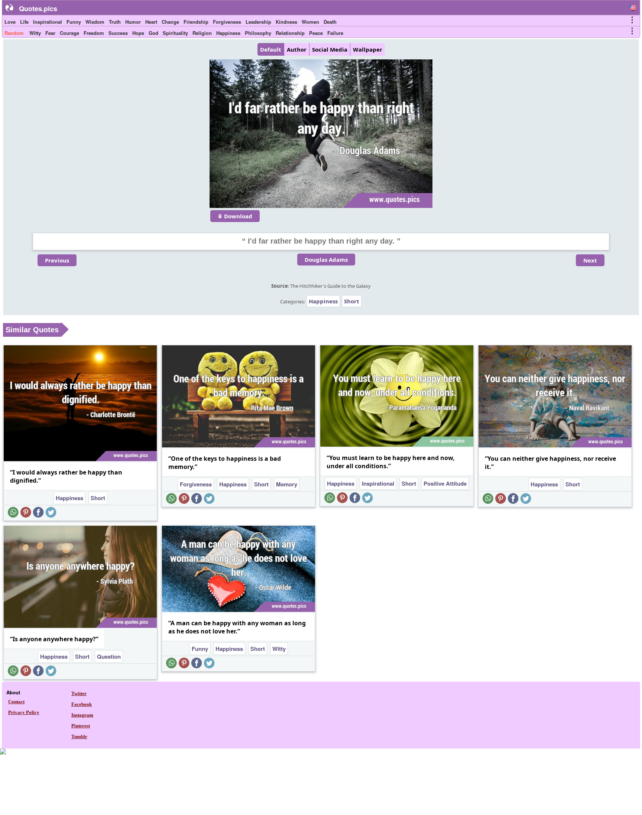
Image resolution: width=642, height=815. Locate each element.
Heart (151, 21)
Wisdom (94, 21)
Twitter (79, 693)
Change (170, 21)
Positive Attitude (445, 483)
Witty (35, 32)
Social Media (329, 49)
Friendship (196, 21)
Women (310, 21)
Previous (57, 260)
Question (109, 656)
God (153, 32)
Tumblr (79, 736)
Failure (335, 32)
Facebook (81, 704)
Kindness (286, 21)
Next (590, 260)
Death (330, 21)
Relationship (290, 32)
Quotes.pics (38, 8)
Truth (115, 21)
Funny (74, 21)
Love (10, 21)
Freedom (94, 32)
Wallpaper (367, 49)
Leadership (258, 21)
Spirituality (175, 32)
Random (14, 32)
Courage (69, 32)
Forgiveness (227, 21)
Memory (286, 484)
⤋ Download (235, 216)
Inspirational (47, 21)
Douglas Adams (326, 259)
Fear (50, 32)
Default (270, 49)
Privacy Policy (23, 712)
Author (297, 49)
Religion (202, 32)
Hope (138, 32)
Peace (316, 32)
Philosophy (258, 32)
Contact (16, 701)
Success (118, 32)
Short (351, 301)
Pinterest (80, 725)
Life (24, 21)
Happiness (228, 32)
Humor (133, 21)
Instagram (82, 715)
